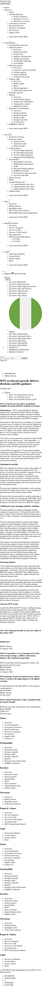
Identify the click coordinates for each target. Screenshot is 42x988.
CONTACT (13, 347)
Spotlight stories (15, 208)
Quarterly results (20, 144)
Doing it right (14, 79)
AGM (15, 166)
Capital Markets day (17, 182)
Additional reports (20, 106)
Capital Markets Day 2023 (23, 187)
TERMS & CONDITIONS (19, 350)
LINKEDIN (8, 983)
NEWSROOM (9, 374)
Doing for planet (15, 47)
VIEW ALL (4, 711)
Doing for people (16, 65)
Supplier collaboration (22, 56)
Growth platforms (16, 14)
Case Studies (18, 63)
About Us (8, 10)
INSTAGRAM (9, 978)
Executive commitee (12, 732)
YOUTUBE (8, 985)
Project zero (18, 54)
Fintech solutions (20, 17)
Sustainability (9, 43)
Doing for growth (16, 93)
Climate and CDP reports (23, 102)
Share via (15, 395)
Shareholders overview (22, 162)
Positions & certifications (19, 108)
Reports (12, 95)
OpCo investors (10, 783)
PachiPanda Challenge (22, 61)
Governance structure (17, 23)
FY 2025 (16, 241)
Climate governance (21, 59)
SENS (11, 180)
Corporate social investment (24, 70)
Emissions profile (20, 52)
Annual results (19, 141)
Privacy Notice (15, 258)
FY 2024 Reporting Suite (23, 153)
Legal (6, 252)
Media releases (15, 206)
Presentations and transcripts (24, 173)
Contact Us (8, 738)
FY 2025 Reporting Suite (23, 150)
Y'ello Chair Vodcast (12, 804)
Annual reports (15, 148)
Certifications (18, 122)
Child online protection (22, 90)
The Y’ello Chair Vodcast (19, 211)
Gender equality (19, 72)
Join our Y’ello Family (18, 232)
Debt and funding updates (23, 168)
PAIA (11, 261)
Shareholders (14, 159)
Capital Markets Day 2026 (23, 189)
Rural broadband (20, 74)
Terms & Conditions (17, 254)
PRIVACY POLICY (16, 352)
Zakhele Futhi (14, 191)
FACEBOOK (9, 976)
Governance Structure (13, 727)
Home (6, 8)
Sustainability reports (21, 99)
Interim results (19, 146)
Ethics (15, 86)
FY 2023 (16, 239)
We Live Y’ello (15, 230)
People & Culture (11, 223)
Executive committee (17, 28)
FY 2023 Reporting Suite (23, 155)
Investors (8, 135)
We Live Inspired (16, 228)
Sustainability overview (18, 45)
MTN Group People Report (19, 237)
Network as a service (21, 21)
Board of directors (16, 26)
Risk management (20, 88)
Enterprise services (21, 19)
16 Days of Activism (21, 77)
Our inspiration (15, 234)
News (6, 201)
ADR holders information (23, 164)
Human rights (18, 84)
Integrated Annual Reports (23, 157)
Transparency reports (21, 104)
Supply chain (14, 32)
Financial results (15, 139)
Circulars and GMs (20, 175)
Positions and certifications (15, 761)
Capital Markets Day (12, 786)
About (11, 12)
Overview (17, 50)
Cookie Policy (14, 256)
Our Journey (14, 30)
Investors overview (16, 137)
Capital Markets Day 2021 (23, 184)
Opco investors (15, 178)
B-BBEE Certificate (16, 124)
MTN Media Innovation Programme (23, 213)
